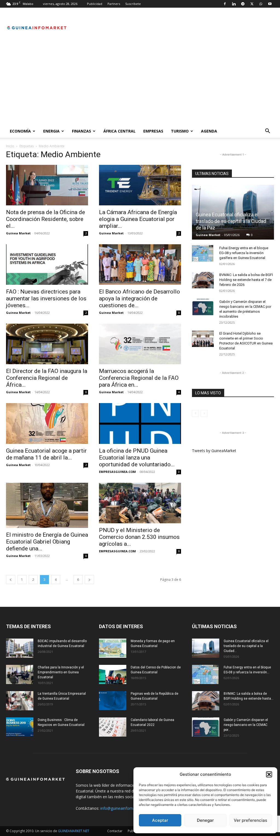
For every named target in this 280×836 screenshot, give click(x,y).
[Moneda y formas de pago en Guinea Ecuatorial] (112, 648)
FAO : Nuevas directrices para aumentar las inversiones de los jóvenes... (46, 298)
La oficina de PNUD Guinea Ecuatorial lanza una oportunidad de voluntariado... (137, 457)
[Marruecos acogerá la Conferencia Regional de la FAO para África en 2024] (140, 344)
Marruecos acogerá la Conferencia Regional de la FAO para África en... (139, 378)
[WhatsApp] (261, 4)
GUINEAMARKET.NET (73, 831)
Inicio (10, 146)
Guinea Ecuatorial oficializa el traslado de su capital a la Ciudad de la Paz (231, 221)
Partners (113, 4)
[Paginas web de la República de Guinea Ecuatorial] (112, 700)
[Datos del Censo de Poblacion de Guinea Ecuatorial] (112, 674)
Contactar (114, 831)
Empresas (153, 131)
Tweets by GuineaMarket (214, 450)
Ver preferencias (250, 820)
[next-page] (89, 579)
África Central (119, 131)
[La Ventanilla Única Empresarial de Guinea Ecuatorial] (19, 700)
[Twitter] (252, 4)
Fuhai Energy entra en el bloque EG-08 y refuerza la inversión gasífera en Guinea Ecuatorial (243, 253)
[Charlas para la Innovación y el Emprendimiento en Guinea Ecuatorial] (19, 674)
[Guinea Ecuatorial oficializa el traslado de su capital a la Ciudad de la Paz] (205, 648)
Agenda (209, 131)
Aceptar (160, 820)
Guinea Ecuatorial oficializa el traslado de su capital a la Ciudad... (246, 646)
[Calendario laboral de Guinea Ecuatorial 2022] (112, 727)
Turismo (180, 131)
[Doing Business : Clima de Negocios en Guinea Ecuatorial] (19, 727)
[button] (269, 774)
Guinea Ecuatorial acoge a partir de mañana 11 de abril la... (46, 454)
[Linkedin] (234, 4)
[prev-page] (10, 579)
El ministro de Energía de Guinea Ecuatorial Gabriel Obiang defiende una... (47, 542)
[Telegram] (243, 4)
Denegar (205, 820)
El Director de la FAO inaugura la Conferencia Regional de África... (46, 378)
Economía (20, 131)
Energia (51, 131)
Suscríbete (133, 4)
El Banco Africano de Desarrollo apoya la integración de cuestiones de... (139, 298)
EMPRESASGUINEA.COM (117, 472)
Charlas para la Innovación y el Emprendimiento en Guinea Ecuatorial (61, 672)
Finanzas (81, 131)
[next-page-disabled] (204, 413)
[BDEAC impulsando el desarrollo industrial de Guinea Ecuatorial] (19, 648)
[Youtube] (270, 4)
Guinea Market (18, 233)
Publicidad (94, 4)
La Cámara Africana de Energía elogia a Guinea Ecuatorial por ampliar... (138, 219)
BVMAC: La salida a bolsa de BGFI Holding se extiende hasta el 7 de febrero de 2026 (246, 280)
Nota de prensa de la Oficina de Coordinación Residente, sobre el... (45, 219)
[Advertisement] (140, 83)
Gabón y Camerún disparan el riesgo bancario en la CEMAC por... (246, 725)
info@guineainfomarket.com (125, 808)
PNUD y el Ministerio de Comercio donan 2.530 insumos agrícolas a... (139, 537)
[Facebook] (225, 4)
